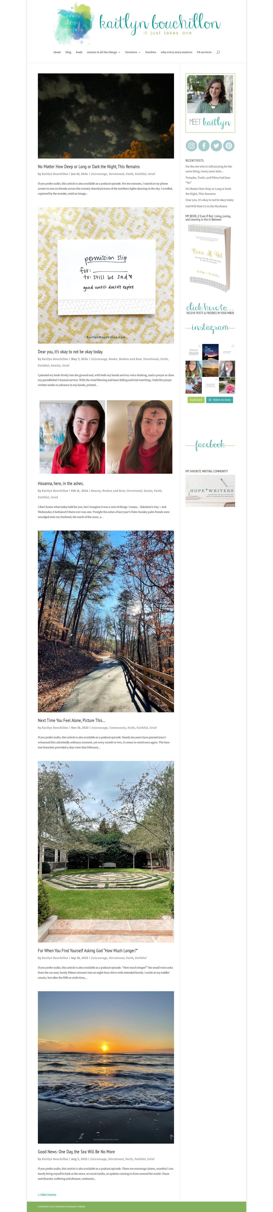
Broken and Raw (130, 359)
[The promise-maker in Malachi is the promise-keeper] (194, 352)
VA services (204, 52)
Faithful (140, 174)
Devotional (116, 174)
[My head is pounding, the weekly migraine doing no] (210, 352)
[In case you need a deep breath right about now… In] (227, 385)
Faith (129, 174)
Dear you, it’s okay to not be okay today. (70, 351)
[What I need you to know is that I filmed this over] (227, 369)
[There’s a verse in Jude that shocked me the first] (210, 369)
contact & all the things (102, 52)
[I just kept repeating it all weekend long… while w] (194, 385)
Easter (148, 490)
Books (113, 359)
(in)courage (99, 174)
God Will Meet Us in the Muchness (206, 206)
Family (56, 365)
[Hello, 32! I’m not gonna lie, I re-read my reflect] (194, 369)
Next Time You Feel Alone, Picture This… (71, 720)
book (79, 52)
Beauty (96, 490)
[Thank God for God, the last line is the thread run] (210, 385)
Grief (151, 174)
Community (117, 727)
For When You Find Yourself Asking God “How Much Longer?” (88, 950)
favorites (131, 52)
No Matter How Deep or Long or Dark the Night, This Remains (89, 166)
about (57, 52)
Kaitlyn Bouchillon (55, 174)
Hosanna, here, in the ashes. (61, 483)
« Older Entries (47, 1194)
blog (68, 52)
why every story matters (176, 52)
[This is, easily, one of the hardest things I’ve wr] (227, 352)
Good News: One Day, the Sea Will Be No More (76, 1151)
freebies (150, 52)
